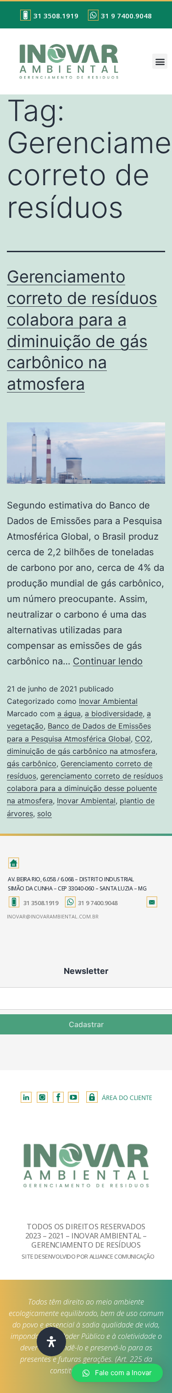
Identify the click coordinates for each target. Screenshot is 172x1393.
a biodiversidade (114, 713)
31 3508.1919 (55, 15)
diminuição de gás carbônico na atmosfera (81, 751)
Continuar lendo (108, 661)
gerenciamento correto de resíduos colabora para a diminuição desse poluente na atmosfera (85, 788)
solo (44, 813)
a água (69, 713)
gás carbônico (31, 763)
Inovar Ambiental (108, 701)
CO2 (142, 738)
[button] (159, 61)
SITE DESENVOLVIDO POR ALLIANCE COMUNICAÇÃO (88, 1256)
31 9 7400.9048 (126, 15)
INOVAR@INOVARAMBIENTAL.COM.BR (53, 916)
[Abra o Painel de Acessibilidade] (51, 1341)
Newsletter (86, 971)
